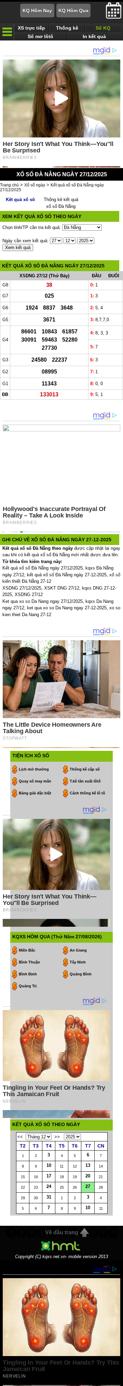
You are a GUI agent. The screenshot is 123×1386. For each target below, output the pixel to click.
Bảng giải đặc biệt (35, 793)
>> (57, 1136)
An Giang (78, 950)
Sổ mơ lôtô (40, 36)
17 (48, 1175)
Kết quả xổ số (20, 199)
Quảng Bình (81, 974)
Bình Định (28, 974)
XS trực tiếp (31, 28)
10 (48, 1165)
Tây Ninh (78, 962)
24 (48, 1186)
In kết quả (94, 36)
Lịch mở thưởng (34, 769)
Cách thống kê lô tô (87, 793)
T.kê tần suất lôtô (85, 781)
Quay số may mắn (35, 781)
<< (20, 1136)
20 (87, 1175)
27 (87, 1186)
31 (48, 1197)
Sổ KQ (103, 28)
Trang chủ (9, 185)
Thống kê (67, 28)
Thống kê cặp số (85, 769)
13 (87, 1165)
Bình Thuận (29, 962)
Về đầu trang (61, 1232)
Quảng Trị (28, 986)
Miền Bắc (27, 950)
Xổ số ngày (34, 185)
